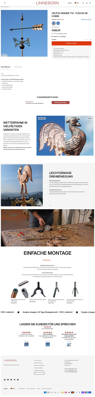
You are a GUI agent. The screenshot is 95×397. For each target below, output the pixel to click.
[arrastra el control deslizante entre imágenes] (65, 135)
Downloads (18, 67)
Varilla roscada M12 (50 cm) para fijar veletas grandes (18, 300)
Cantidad (54, 39)
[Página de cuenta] (86, 3)
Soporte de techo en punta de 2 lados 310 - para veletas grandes (56, 300)
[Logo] (47, 3)
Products (7, 6)
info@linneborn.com (72, 370)
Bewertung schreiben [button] (60, 102)
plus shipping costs (61, 33)
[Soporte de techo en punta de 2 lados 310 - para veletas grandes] (56, 289)
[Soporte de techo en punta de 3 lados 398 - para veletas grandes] (75, 289)
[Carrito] (90, 3)
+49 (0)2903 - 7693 (72, 368)
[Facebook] (8, 379)
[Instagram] (4, 379)
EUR (14, 388)
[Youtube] (11, 379)
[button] (46, 348)
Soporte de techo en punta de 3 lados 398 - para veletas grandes (75, 300)
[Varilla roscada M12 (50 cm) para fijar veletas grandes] (19, 289)
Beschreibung (5, 67)
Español (6, 388)
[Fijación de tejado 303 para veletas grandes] (38, 289)
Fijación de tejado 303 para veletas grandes (38, 299)
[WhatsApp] (17, 379)
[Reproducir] (47, 228)
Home (2, 6)
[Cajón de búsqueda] (83, 3)
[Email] (14, 379)
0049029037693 (73, 371)
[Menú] (4, 3)
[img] (47, 327)
